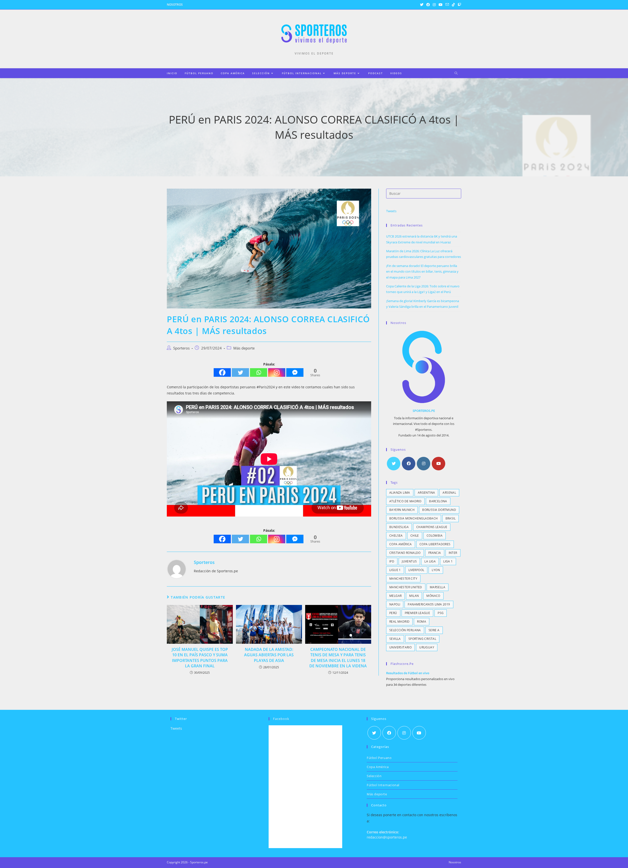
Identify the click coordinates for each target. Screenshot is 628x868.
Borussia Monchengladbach (413, 518)
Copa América (400, 544)
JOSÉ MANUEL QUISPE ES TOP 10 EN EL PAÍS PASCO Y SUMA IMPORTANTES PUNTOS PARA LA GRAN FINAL (200, 658)
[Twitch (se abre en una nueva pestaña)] (458, 4)
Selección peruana (405, 630)
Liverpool (416, 570)
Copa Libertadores (435, 544)
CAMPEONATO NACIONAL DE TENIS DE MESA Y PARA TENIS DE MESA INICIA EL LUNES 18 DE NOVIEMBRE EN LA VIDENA (338, 658)
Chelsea (396, 535)
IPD (391, 561)
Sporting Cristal (422, 639)
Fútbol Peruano (379, 758)
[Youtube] (438, 463)
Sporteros (181, 348)
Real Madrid (399, 621)
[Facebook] (222, 372)
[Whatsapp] (258, 372)
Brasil (450, 518)
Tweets (391, 211)
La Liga (430, 561)
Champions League (431, 527)
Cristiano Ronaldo (405, 553)
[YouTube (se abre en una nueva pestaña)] (440, 4)
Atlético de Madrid (405, 501)
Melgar (395, 596)
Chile (414, 535)
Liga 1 (448, 561)
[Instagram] (276, 372)
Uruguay (426, 647)
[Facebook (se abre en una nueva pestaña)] (428, 4)
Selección (374, 776)
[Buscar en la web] (456, 73)
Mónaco (433, 596)
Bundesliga (399, 527)
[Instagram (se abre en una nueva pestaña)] (434, 4)
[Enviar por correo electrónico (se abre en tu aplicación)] (447, 4)
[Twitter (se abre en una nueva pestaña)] (422, 4)
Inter (453, 553)
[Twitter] (240, 372)
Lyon (436, 570)
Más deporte (244, 348)
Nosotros (175, 4)
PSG (441, 613)
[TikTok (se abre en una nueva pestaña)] (453, 4)
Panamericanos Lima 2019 (429, 604)
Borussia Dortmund (439, 510)
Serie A (434, 630)
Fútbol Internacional (383, 785)
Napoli (394, 604)
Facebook (281, 718)
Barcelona (438, 501)
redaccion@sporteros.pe (387, 837)
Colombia (435, 535)
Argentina (426, 492)
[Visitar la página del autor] (176, 568)
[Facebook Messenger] (294, 372)
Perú (393, 613)
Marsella (437, 587)
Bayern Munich (402, 510)
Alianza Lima (399, 492)
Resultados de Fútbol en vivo (407, 673)
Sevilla (395, 639)
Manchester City (403, 578)
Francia (434, 553)
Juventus (409, 561)
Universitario (400, 647)
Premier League (417, 613)
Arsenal (449, 492)
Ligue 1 (395, 570)
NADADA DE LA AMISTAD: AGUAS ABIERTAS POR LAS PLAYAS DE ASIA (269, 655)
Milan (414, 596)
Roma (421, 621)
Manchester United (405, 587)
